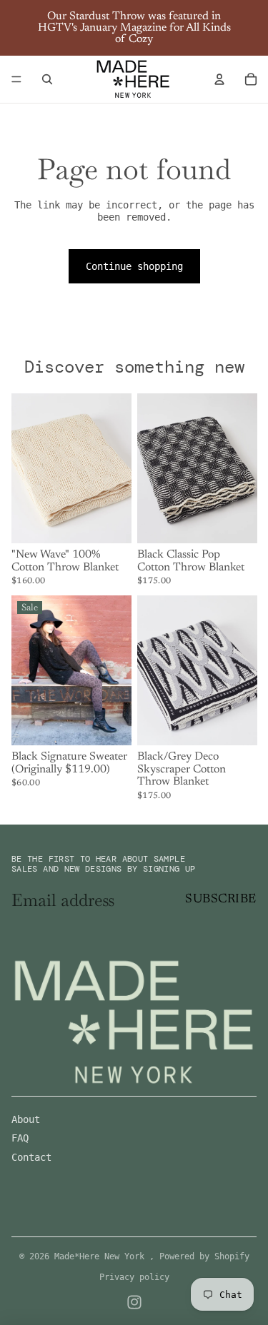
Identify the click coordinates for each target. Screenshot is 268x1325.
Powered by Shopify (204, 1256)
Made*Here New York (101, 1256)
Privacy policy (134, 1277)
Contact (31, 1157)
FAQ (20, 1138)
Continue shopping (134, 266)
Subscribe (221, 899)
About (25, 1119)
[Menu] (16, 79)
